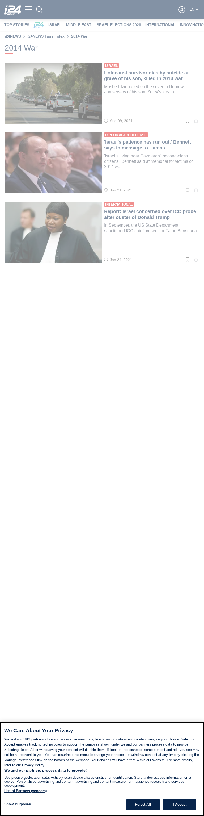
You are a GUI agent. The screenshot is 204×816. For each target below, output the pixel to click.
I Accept (179, 804)
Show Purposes (17, 804)
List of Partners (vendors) (25, 791)
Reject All (143, 804)
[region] (102, 769)
